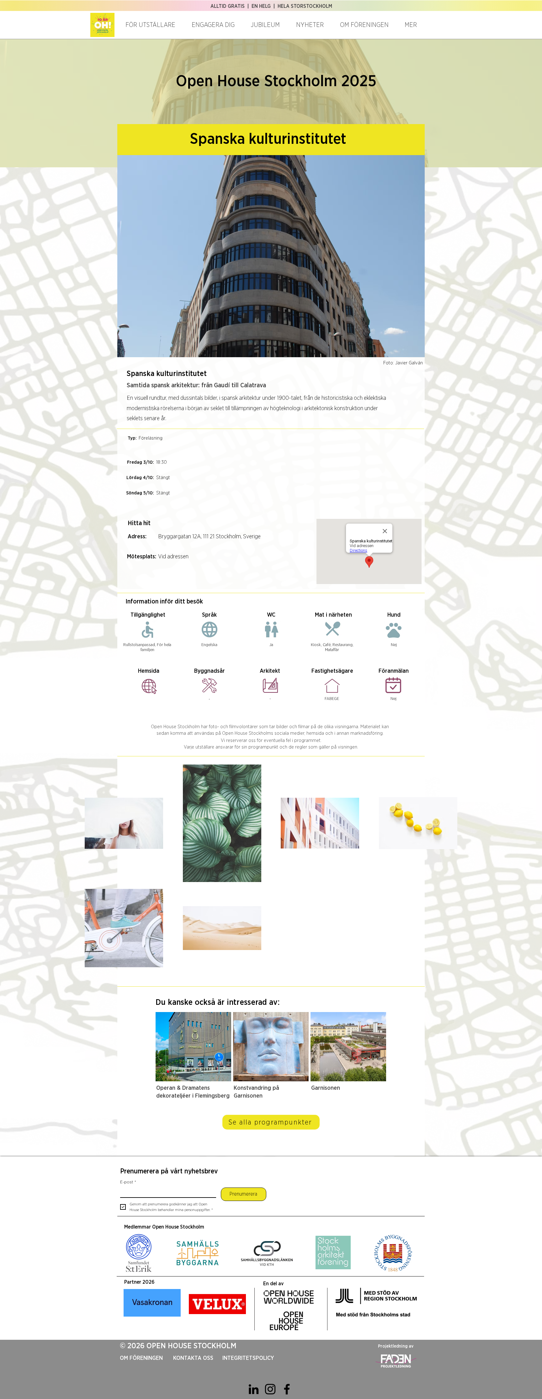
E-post (128, 1182)
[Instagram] (270, 1389)
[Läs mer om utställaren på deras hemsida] (149, 686)
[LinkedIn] (254, 1389)
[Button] (191, 1061)
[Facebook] (287, 1389)
